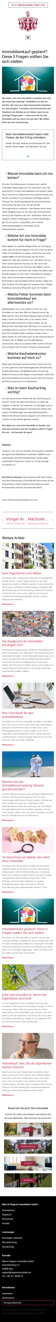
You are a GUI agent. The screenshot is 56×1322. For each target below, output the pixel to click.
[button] (28, 37)
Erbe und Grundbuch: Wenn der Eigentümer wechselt (24, 996)
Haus (28, 1129)
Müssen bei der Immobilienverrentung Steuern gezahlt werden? (23, 785)
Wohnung (28, 1163)
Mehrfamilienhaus (28, 1146)
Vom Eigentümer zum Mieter (21, 573)
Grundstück (28, 1180)
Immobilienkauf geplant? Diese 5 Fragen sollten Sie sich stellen (25, 931)
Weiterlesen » (8, 604)
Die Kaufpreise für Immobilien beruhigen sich (22, 643)
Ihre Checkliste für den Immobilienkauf (18, 715)
